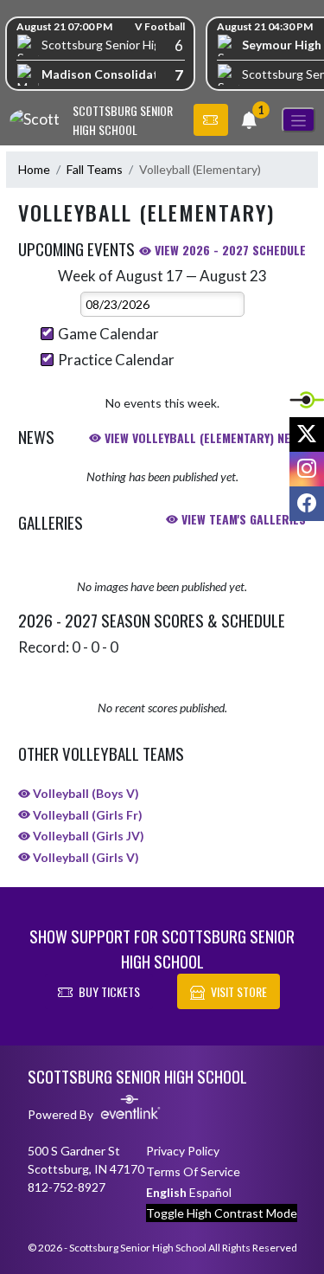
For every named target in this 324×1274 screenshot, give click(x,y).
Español (210, 1192)
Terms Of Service (193, 1171)
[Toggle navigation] (298, 119)
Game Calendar (108, 334)
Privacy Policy (182, 1150)
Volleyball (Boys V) (84, 793)
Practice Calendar (116, 360)
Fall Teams (95, 169)
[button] (211, 120)
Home (34, 169)
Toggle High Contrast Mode (221, 1213)
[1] (248, 122)
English (166, 1192)
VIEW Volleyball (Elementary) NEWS (203, 437)
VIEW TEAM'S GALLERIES (242, 519)
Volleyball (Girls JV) (87, 835)
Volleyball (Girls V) (84, 857)
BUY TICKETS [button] (109, 991)
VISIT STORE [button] (239, 991)
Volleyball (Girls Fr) (86, 815)
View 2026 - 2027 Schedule (228, 250)
